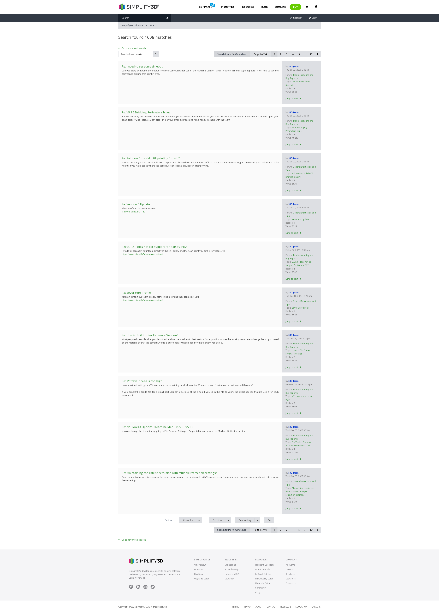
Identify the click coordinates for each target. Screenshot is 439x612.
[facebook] (131, 588)
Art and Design (232, 569)
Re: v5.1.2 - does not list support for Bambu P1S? (154, 247)
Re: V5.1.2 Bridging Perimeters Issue (146, 112)
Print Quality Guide (264, 578)
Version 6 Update (300, 219)
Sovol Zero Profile (301, 307)
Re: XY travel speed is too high (142, 381)
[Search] (167, 18)
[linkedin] (138, 588)
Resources (247, 6)
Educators (290, 578)
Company (280, 6)
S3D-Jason (293, 66)
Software (207, 5)
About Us (290, 564)
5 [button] (299, 54)
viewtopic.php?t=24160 (133, 211)
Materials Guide (262, 583)
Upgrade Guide (201, 578)
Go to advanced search (133, 48)
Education (229, 578)
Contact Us (291, 583)
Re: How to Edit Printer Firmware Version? (150, 335)
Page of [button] (261, 54)
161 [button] (311, 54)
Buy (295, 6)
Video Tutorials (262, 569)
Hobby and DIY (232, 574)
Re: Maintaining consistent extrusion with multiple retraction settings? (169, 473)
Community (260, 587)
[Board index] (138, 6)
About (259, 606)
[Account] (316, 7)
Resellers (290, 574)
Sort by (168, 520)
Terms (235, 606)
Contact (271, 606)
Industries (227, 6)
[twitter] (153, 588)
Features (198, 569)
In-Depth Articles (263, 574)
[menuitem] (313, 18)
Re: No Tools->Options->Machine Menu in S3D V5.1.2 (157, 427)
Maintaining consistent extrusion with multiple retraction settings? (300, 491)
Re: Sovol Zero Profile (136, 293)
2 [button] (280, 54)
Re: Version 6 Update (136, 204)
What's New (200, 564)
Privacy (247, 606)
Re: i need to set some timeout (142, 66)
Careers (289, 569)
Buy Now (198, 574)
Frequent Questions (264, 564)
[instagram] (145, 588)
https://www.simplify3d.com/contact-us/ (142, 254)
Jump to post (292, 98)
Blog (264, 6)
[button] (318, 54)
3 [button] (286, 54)
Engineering (230, 564)
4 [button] (293, 54)
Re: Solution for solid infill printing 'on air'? (151, 158)
